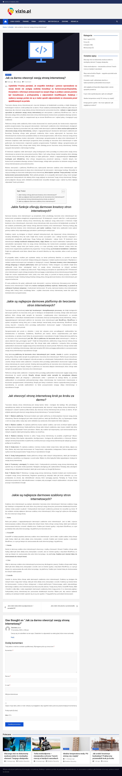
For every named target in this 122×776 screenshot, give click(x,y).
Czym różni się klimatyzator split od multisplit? (98, 94)
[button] (62, 192)
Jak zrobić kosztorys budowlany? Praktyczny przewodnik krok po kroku (103, 756)
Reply (12, 637)
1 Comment (27, 82)
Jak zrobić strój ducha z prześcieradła (63, 606)
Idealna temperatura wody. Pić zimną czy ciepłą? (99, 98)
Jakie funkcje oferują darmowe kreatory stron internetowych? (37, 195)
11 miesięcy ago (70, 759)
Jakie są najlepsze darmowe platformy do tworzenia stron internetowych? (41, 197)
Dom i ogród (15, 21)
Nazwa (8, 676)
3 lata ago (10, 82)
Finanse (26, 21)
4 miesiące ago (40, 761)
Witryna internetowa (11, 694)
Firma (33, 21)
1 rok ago (97, 761)
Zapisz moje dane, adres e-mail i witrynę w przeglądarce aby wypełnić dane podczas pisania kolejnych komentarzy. (41, 706)
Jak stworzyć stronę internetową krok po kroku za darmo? (36, 199)
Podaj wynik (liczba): (11, 710)
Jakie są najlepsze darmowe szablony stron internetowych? (36, 201)
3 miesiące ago (10, 761)
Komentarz (9, 650)
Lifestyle (42, 21)
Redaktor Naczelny (23, 761)
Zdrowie (65, 21)
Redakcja (74, 21)
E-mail (7, 685)
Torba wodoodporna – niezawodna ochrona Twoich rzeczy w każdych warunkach (46, 756)
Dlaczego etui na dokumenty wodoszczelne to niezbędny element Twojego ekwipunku (16, 756)
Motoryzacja (53, 21)
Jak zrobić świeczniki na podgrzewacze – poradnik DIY (21, 607)
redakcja (18, 82)
